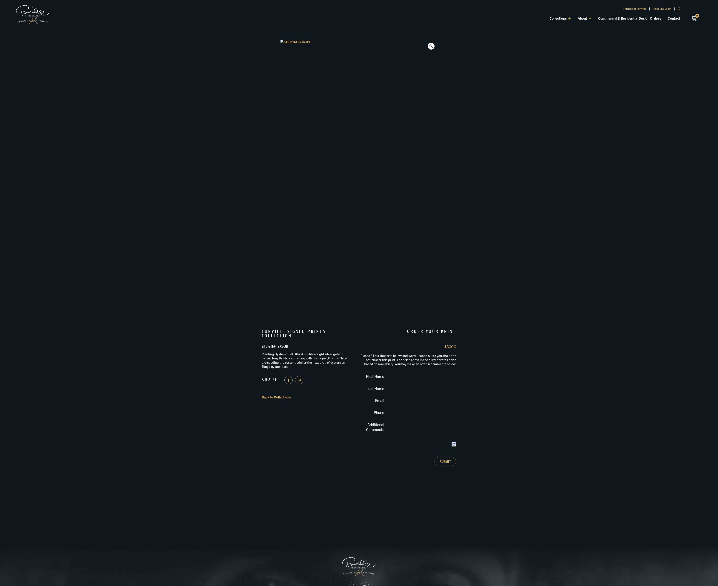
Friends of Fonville (634, 8)
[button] (431, 46)
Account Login (662, 8)
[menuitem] (560, 18)
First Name (375, 376)
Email (379, 400)
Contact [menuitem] (674, 18)
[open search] (679, 8)
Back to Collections (276, 397)
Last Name (375, 388)
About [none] (582, 18)
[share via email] (299, 380)
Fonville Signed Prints (294, 331)
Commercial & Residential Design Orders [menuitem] (629, 18)
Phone (379, 412)
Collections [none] (558, 18)
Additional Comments (375, 427)
